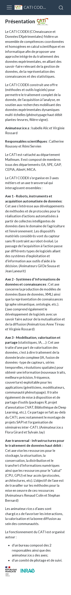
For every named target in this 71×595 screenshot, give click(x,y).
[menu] (9, 7)
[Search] (61, 7)
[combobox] (61, 7)
